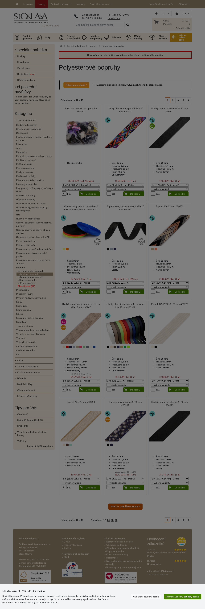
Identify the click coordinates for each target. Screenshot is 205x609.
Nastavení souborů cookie (146, 596)
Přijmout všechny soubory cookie (182, 596)
